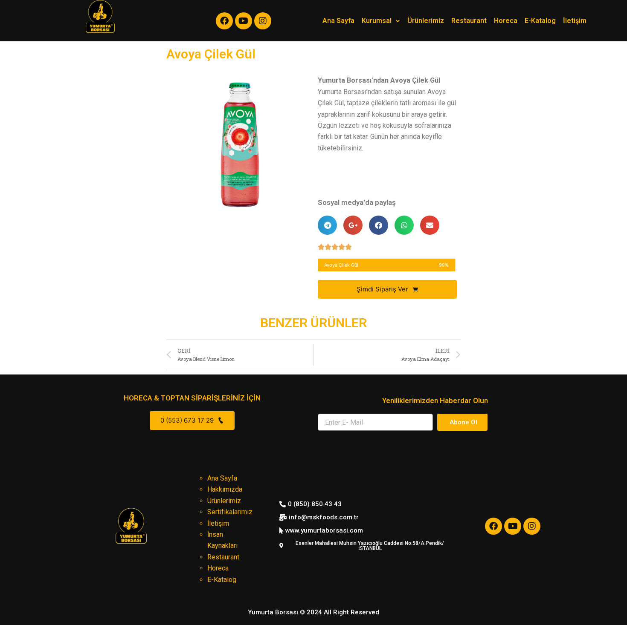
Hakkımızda (224, 489)
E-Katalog (540, 21)
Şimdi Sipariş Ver (383, 289)
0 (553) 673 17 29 (187, 420)
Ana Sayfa (338, 21)
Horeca (505, 21)
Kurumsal (377, 21)
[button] (313, 612)
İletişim (574, 21)
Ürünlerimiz (425, 21)
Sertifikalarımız (230, 512)
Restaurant (469, 21)
